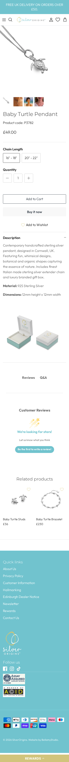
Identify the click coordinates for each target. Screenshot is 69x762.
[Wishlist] (58, 20)
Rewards (9, 611)
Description (11, 238)
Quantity (9, 170)
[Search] (12, 20)
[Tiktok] (19, 669)
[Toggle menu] (4, 20)
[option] (34, 60)
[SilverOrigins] (31, 20)
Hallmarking (12, 590)
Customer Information (19, 583)
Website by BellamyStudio (43, 739)
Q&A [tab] (43, 377)
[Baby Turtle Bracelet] (51, 500)
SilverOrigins (19, 739)
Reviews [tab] (28, 377)
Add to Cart (34, 199)
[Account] (50, 20)
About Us (9, 569)
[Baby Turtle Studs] (18, 500)
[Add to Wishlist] (28, 489)
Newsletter (11, 604)
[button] (34, 758)
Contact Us (11, 618)
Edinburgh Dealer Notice (21, 597)
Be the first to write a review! (34, 449)
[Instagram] (12, 669)
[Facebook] (5, 669)
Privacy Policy (13, 576)
